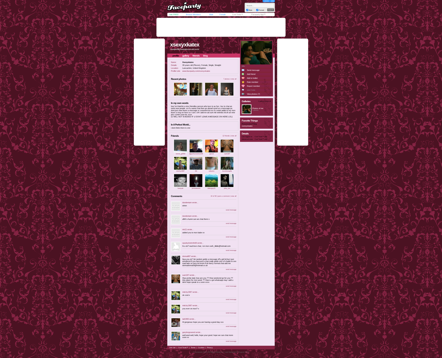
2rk (196, 171)
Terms (193, 347)
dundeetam (187, 202)
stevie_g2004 (180, 154)
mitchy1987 (180, 171)
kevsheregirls (227, 171)
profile (175, 55)
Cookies (201, 347)
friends (196, 55)
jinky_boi (227, 188)
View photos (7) (253, 94)
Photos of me (257, 108)
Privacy (210, 347)
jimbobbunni (196, 188)
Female (222, 14)
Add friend (251, 74)
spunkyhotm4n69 (189, 243)
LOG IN (266, 1)
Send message (253, 70)
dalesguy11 (211, 188)
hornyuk (180, 188)
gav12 (211, 154)
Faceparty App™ (258, 14)
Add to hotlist (252, 78)
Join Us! (172, 347)
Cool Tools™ (237, 14)
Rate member (252, 82)
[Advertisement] (221, 27)
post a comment (224, 196)
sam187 (227, 154)
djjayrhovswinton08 (196, 154)
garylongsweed (188, 332)
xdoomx (211, 171)
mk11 (184, 229)
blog (205, 55)
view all (233, 79)
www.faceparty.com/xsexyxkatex (196, 71)
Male (211, 14)
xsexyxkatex (184, 44)
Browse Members (193, 14)
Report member (253, 86)
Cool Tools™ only (261, 137)
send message (231, 210)
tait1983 (185, 319)
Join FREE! (174, 14)
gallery (185, 55)
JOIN (272, 1)
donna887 (186, 256)
